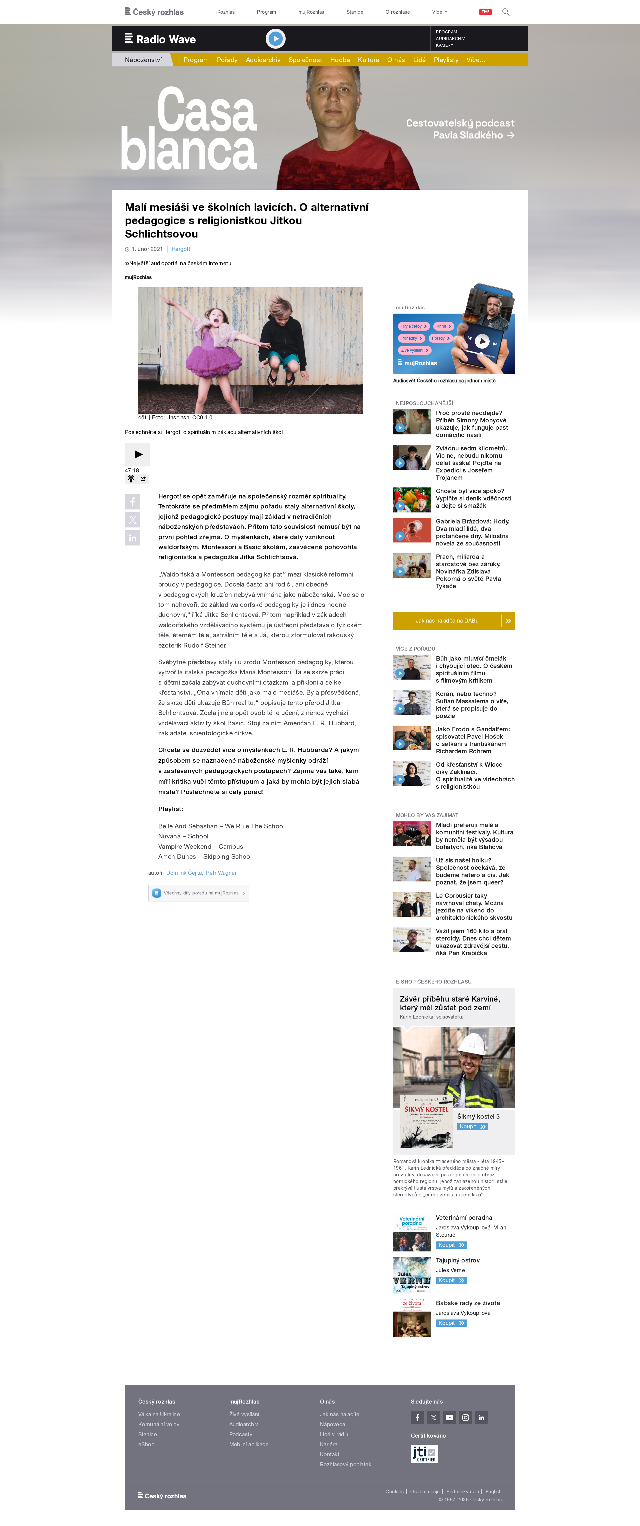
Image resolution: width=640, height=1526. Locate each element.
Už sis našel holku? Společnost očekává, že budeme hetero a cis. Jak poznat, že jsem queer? (473, 871)
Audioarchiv (450, 38)
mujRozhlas (311, 12)
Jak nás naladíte (340, 1414)
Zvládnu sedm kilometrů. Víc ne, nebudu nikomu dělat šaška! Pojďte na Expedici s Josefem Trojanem (471, 463)
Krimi (441, 326)
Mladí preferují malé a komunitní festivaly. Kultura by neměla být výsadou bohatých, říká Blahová (474, 835)
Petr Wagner (221, 873)
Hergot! (181, 249)
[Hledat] (506, 12)
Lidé (419, 59)
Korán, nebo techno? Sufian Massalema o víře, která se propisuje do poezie (472, 704)
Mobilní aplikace (249, 1444)
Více (476, 59)
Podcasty (241, 1434)
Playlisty (446, 59)
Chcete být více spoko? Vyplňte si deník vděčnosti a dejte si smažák (473, 498)
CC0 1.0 (202, 417)
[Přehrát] (137, 454)
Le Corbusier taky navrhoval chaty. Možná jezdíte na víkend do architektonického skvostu (474, 906)
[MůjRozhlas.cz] (138, 278)
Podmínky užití (462, 1491)
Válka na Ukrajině (159, 1414)
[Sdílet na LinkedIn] (132, 537)
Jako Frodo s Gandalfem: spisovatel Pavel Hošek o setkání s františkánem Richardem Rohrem (473, 740)
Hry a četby (411, 326)
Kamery (444, 45)
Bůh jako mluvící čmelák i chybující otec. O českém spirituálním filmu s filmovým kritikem (474, 669)
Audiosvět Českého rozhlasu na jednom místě (444, 380)
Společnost (305, 59)
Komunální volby (158, 1424)
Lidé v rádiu (334, 1434)
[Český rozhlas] (154, 12)
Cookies (395, 1491)
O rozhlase (398, 12)
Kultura (368, 59)
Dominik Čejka (184, 873)
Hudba (340, 59)
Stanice (355, 12)
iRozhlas (225, 12)
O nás (396, 59)
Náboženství (143, 59)
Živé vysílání (412, 350)
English (494, 1491)
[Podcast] (131, 479)
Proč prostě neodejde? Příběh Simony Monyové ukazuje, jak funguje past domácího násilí (472, 423)
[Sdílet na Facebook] (132, 501)
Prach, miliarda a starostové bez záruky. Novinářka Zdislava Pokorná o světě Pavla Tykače (468, 571)
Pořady (227, 59)
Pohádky (409, 338)
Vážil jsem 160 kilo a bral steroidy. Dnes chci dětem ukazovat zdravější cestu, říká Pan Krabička (473, 942)
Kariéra (328, 1444)
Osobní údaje (425, 1491)
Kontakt (329, 1454)
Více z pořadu (416, 649)
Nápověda (332, 1424)
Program (266, 12)
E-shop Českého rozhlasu (434, 982)
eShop (146, 1444)
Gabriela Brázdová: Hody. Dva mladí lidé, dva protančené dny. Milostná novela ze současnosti (473, 532)
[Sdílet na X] (132, 519)
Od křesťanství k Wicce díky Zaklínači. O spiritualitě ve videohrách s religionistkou (475, 775)
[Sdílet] (143, 479)
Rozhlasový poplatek (345, 1464)
